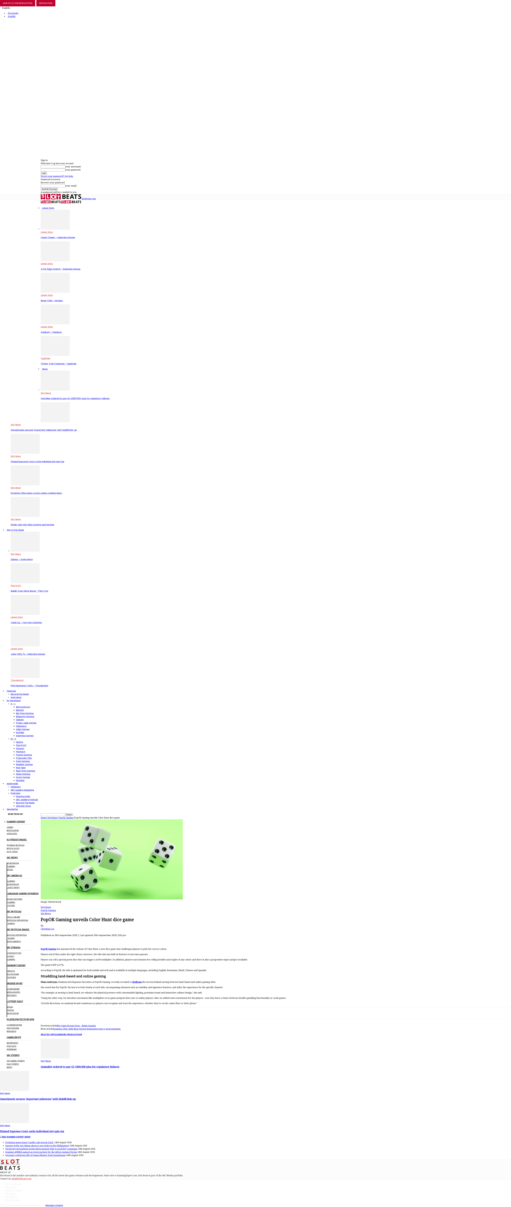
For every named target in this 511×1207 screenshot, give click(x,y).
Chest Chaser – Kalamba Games (58, 237)
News (45, 369)
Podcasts (15, 793)
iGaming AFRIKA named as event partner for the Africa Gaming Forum (41, 1152)
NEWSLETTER (45, 3)
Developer (52, 817)
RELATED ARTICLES (50, 1034)
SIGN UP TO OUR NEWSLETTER (17, 3)
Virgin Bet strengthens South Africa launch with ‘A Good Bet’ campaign (41, 1149)
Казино (10, 956)
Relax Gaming (23, 774)
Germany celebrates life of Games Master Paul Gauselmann (35, 1155)
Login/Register (14, 1025)
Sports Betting (14, 899)
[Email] (83, 939)
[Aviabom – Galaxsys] (55, 323)
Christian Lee (47, 929)
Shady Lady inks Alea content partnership (32, 524)
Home (44, 817)
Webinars (16, 786)
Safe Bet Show (23, 806)
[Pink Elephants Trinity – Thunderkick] (25, 677)
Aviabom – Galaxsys (51, 332)
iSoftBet (20, 732)
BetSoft (20, 710)
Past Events (13, 1064)
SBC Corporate (13, 1184)
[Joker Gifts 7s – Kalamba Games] (25, 645)
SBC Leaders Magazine (22, 790)
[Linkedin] (74, 939)
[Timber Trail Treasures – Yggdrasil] (55, 355)
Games (10, 827)
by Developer (14, 700)
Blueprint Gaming (25, 716)
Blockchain (13, 974)
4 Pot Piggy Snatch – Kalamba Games (60, 269)
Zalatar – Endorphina (22, 559)
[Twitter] (55, 939)
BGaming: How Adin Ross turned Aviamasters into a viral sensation (87, 1029)
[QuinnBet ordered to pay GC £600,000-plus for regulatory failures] (55, 390)
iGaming (11, 866)
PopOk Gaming (24, 754)
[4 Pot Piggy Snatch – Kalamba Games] (55, 260)
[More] (93, 940)
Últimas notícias (15, 845)
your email (70, 186)
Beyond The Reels (25, 802)
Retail (10, 870)
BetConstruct (23, 706)
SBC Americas (12, 1200)
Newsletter (12, 809)
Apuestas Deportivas (17, 920)
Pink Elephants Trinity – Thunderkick (29, 685)
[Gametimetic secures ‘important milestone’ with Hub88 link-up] (55, 421)
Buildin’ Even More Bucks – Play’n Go (29, 591)
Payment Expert (13, 1190)
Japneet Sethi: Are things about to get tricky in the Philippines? (37, 1145)
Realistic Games (24, 764)
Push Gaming (23, 761)
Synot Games (23, 777)
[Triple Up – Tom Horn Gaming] (25, 614)
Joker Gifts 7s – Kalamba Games (28, 654)
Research (11, 1031)
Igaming (11, 881)
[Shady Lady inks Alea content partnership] (25, 516)
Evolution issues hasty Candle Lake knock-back (29, 1142)
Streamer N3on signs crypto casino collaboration (36, 493)
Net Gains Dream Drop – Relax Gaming (76, 1025)
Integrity (12, 995)
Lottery (11, 905)
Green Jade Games (26, 722)
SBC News (10, 1193)
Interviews (16, 697)
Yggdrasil (45, 358)
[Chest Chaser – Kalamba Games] (55, 229)
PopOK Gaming (48, 949)
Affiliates (12, 834)
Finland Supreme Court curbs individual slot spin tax (37, 461)
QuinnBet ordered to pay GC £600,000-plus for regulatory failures (75, 398)
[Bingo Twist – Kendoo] (55, 292)
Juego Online (13, 917)
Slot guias (12, 852)
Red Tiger (21, 767)
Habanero (21, 726)
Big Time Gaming (25, 713)
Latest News (13, 888)
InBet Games (23, 729)
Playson (20, 748)
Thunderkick (17, 680)
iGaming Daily (23, 796)
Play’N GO (16, 585)
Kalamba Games (25, 735)
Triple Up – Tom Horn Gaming (26, 622)
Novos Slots (13, 848)
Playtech (20, 751)
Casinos (11, 923)
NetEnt (19, 742)
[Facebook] (45, 939)
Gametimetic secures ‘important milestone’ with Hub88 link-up (44, 430)
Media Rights (13, 992)
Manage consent (54, 1205)
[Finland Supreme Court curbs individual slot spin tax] (25, 453)
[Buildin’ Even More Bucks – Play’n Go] (25, 582)
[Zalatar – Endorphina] (25, 551)
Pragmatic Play (24, 758)
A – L (13, 703)
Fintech (11, 971)
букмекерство (14, 953)
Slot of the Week (15, 530)
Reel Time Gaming (25, 770)
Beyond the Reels (20, 694)
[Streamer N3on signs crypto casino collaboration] (25, 484)
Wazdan (20, 780)
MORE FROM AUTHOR (71, 1034)
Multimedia (12, 783)
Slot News (46, 393)
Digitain (20, 719)
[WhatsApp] (64, 939)
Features (11, 691)
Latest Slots (48, 208)
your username (73, 166)
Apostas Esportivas (17, 935)
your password (73, 170)
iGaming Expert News (18, 1136)
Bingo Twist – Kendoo (52, 300)
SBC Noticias (11, 1196)
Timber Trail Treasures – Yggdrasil (58, 363)
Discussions (13, 1028)
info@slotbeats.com (21, 1178)
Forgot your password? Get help (57, 176)
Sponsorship (13, 989)
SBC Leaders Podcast (27, 799)
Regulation (13, 830)
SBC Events (11, 1187)
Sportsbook (13, 863)
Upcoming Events (16, 1061)
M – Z (13, 738)
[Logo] (51, 202)
